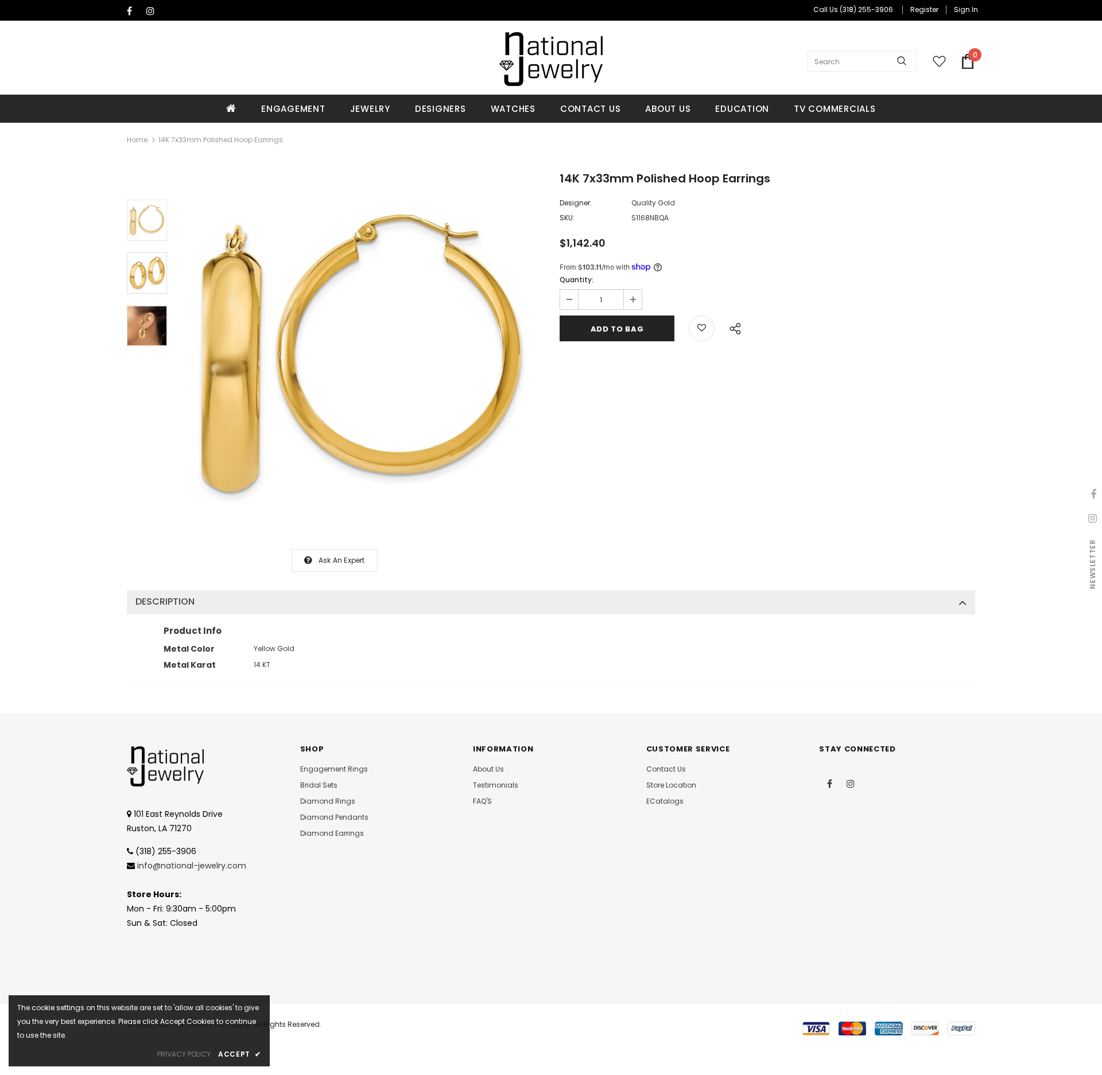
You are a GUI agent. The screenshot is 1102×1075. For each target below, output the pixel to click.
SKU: (567, 218)
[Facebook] (134, 11)
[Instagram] (153, 11)
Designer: (576, 203)
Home (137, 140)
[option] (360, 356)
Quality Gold (653, 203)
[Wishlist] (702, 328)
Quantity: (576, 280)
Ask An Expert (342, 560)
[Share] (732, 327)
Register (924, 9)
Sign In (966, 9)
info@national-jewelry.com (191, 865)
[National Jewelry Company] (551, 59)
